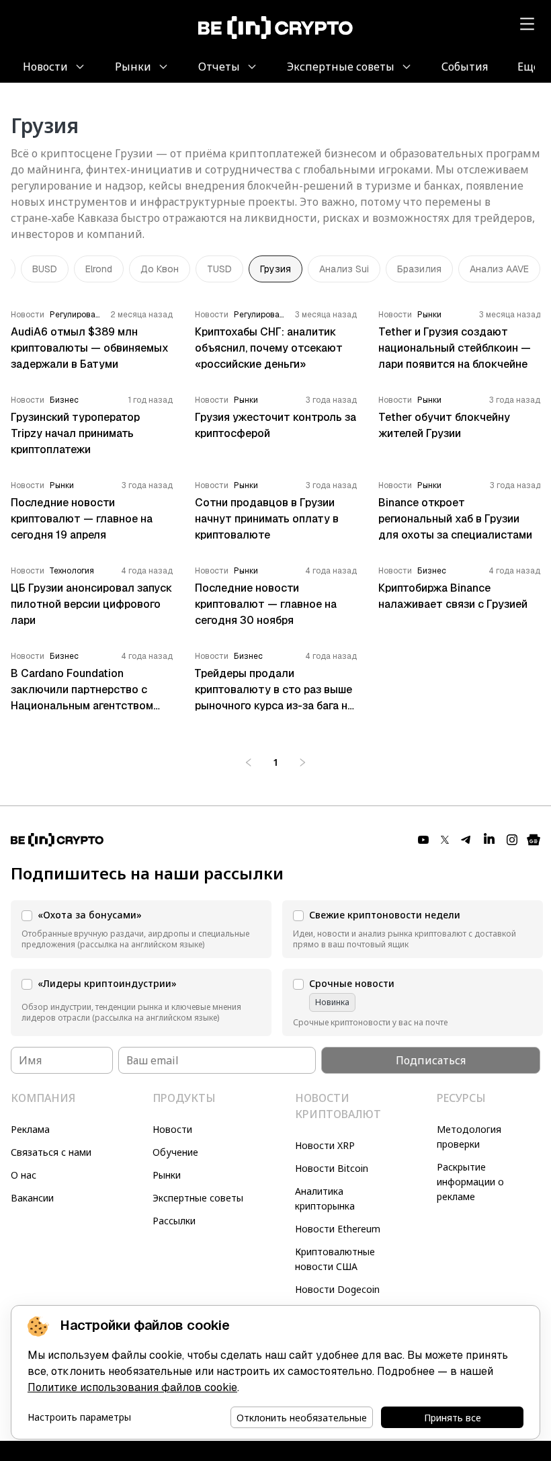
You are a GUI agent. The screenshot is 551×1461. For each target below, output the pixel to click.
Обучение (175, 1152)
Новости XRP (325, 1145)
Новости (172, 1129)
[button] (141, 929)
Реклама (30, 1129)
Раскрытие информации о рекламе (470, 1181)
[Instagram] (512, 839)
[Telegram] (466, 839)
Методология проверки (469, 1136)
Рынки (167, 1175)
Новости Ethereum (337, 1228)
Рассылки (174, 1220)
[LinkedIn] (489, 839)
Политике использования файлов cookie (132, 1387)
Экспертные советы (198, 1197)
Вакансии (32, 1197)
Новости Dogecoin (337, 1289)
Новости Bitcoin (331, 1168)
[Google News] (533, 839)
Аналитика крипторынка (325, 1198)
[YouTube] (423, 839)
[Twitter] (445, 839)
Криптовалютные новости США (335, 1259)
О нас (23, 1175)
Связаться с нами (51, 1152)
